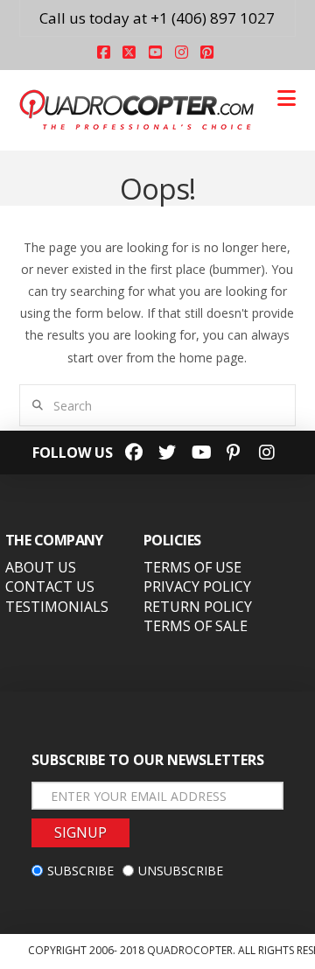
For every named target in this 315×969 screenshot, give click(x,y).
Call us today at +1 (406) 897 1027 (157, 18)
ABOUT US (40, 567)
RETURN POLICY (198, 606)
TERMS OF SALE (196, 625)
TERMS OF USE (193, 567)
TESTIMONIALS (56, 606)
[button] (286, 98)
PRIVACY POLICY (197, 586)
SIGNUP (80, 832)
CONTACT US (49, 586)
